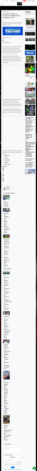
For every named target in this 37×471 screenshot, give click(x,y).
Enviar (13, 467)
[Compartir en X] (6, 189)
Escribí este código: (8, 454)
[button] (22, 1)
